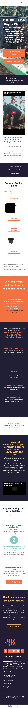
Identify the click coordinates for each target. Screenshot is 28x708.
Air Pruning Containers (14, 199)
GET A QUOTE (14, 408)
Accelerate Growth (14, 170)
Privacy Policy (7, 687)
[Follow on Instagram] (5, 651)
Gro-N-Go (14, 251)
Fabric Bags (14, 218)
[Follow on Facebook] (10, 651)
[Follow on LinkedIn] (14, 651)
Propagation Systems (14, 229)
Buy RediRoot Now (14, 53)
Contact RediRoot (14, 626)
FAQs (4, 690)
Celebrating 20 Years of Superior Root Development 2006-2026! (14, 80)
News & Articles (8, 681)
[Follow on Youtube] (18, 651)
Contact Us (7, 684)
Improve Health (14, 173)
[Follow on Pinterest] (22, 651)
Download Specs (14, 61)
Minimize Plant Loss (15, 166)
